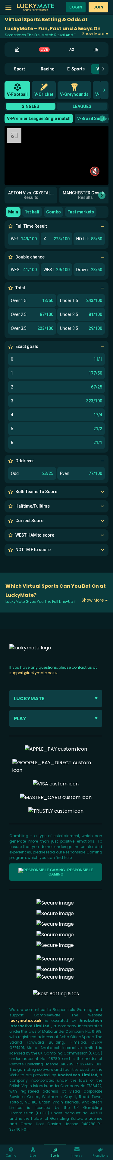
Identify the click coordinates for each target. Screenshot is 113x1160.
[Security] (55, 913)
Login (75, 7)
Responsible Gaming (71, 872)
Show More (93, 34)
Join (98, 7)
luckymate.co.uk (27, 1020)
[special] (56, 993)
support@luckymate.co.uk (33, 672)
